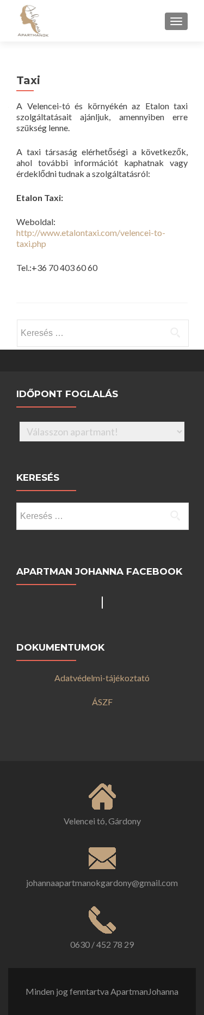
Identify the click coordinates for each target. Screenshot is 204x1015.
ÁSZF (102, 702)
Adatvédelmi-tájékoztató (102, 677)
